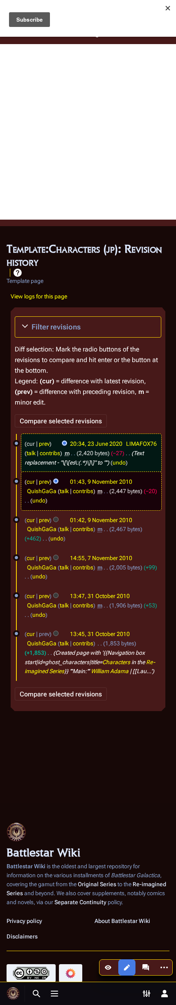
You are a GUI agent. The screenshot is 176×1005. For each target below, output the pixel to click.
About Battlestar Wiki (122, 921)
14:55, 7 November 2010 (101, 558)
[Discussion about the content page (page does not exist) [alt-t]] (145, 967)
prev (44, 443)
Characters (116, 662)
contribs (50, 453)
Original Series (97, 884)
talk (31, 453)
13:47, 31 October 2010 (100, 596)
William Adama (110, 671)
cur (31, 481)
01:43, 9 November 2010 (101, 481)
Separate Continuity (80, 902)
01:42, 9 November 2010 (101, 520)
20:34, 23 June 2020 (96, 443)
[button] (88, 327)
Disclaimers (22, 936)
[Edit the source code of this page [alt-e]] (126, 967)
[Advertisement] (88, 132)
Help (18, 273)
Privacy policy (24, 921)
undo (119, 462)
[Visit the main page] (13, 993)
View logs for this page (39, 296)
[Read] (108, 967)
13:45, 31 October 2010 (100, 634)
